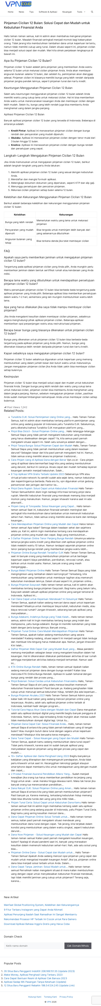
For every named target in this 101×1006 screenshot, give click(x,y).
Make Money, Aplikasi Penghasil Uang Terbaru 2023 (33, 974)
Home (11, 12)
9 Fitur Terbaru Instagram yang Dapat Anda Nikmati (33, 909)
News (21, 12)
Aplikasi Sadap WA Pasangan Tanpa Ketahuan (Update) (35, 981)
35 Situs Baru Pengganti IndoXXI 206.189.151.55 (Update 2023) (39, 971)
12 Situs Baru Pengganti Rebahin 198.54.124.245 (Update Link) (39, 985)
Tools (79, 12)
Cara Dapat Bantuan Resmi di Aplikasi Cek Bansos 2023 (35, 978)
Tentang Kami (50, 997)
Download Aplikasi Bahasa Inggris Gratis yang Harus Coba (37, 924)
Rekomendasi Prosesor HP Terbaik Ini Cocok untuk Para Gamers (40, 919)
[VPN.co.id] (18, 4)
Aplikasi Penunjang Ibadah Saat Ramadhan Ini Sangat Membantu (40, 914)
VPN (49, 1002)
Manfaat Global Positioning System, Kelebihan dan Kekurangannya (41, 905)
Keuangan (67, 12)
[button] (92, 12)
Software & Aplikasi (48, 12)
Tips (31, 12)
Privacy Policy (66, 997)
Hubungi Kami (34, 997)
